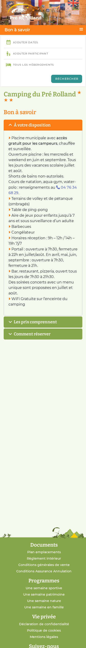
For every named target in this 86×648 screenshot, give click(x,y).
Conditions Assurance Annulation (44, 571)
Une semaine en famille (44, 607)
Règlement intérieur (44, 558)
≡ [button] (81, 29)
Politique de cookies (44, 630)
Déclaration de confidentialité (44, 624)
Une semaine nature (44, 601)
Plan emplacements (44, 552)
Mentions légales (44, 637)
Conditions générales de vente (44, 565)
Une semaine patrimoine (44, 594)
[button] (43, 125)
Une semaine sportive (44, 588)
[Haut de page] (76, 639)
